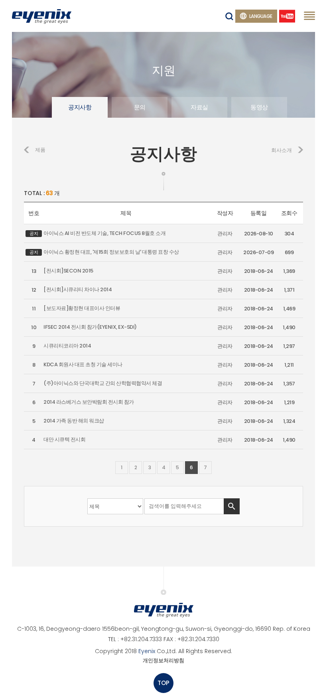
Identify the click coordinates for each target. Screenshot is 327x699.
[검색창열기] (229, 16)
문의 (140, 107)
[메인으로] (41, 16)
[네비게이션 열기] (309, 16)
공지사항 (79, 107)
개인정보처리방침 (163, 660)
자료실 (199, 107)
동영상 (259, 107)
